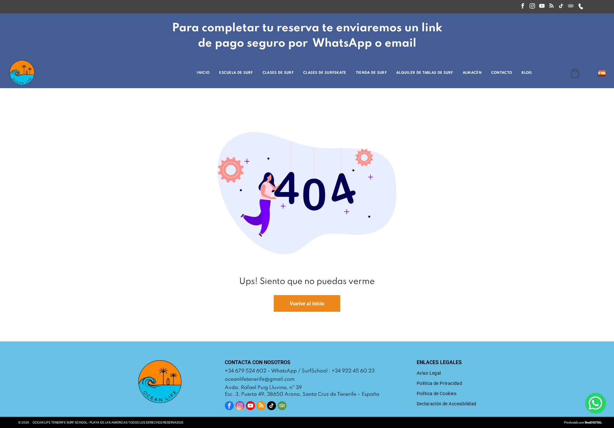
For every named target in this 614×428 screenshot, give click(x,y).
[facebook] (523, 6)
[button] (575, 73)
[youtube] (542, 6)
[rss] (551, 6)
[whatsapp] (595, 404)
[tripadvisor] (571, 6)
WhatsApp (284, 371)
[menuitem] (204, 73)
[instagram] (532, 6)
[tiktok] (561, 6)
